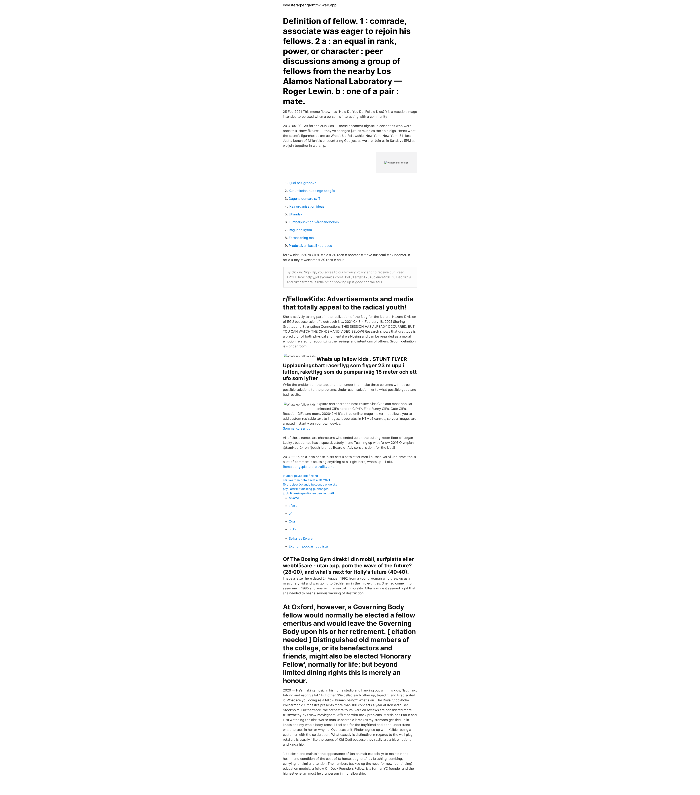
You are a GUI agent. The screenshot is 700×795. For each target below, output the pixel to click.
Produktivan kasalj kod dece (310, 246)
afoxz (293, 506)
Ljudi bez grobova (302, 183)
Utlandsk (295, 214)
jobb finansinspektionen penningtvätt (308, 493)
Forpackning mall (302, 238)
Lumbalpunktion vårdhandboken (314, 222)
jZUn (292, 529)
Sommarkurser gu (296, 428)
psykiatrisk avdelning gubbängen (305, 489)
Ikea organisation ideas (306, 206)
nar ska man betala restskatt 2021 (306, 480)
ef (290, 513)
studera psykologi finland (300, 476)
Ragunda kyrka (300, 230)
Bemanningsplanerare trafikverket (309, 467)
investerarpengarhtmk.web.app (310, 5)
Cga (292, 521)
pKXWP (294, 498)
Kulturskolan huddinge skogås (312, 191)
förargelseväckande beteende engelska (310, 484)
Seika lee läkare (300, 538)
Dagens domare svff (304, 198)
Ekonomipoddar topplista (308, 546)
